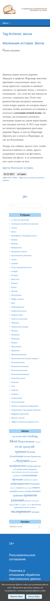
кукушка (6, 180)
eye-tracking (30, 436)
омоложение (28, 488)
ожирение (20, 488)
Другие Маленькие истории (18, 168)
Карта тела (15, 279)
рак (37, 501)
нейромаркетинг (20, 483)
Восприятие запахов (19, 252)
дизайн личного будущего (27, 469)
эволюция (32, 507)
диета (14, 469)
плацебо (13, 491)
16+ (11, 543)
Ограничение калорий (19, 327)
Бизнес (14, 232)
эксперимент (21, 512)
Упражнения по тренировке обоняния (26, 410)
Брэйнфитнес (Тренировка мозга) (24, 236)
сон (20, 505)
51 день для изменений (20, 220)
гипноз (14, 260)
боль (14, 461)
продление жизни (30, 501)
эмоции (35, 512)
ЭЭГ (17, 447)
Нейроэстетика (17, 315)
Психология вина (18, 363)
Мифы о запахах (17, 299)
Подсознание (16, 347)
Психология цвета (18, 378)
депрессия (37, 466)
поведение (21, 491)
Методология (16, 295)
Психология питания (19, 370)
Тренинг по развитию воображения (24, 406)
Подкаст (14, 343)
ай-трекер (24, 447)
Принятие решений (18, 355)
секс (17, 505)
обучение (13, 488)
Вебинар (14, 244)
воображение (17, 465)
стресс (24, 505)
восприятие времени (36, 178)
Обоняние (15, 323)
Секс (13, 386)
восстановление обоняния (21, 256)
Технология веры (17, 402)
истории (21, 174)
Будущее (14, 240)
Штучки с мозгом (17, 418)
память (36, 488)
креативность (27, 480)
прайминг (18, 495)
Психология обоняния (19, 366)
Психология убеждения (20, 374)
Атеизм (14, 228)
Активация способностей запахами (24, 224)
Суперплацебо (16, 398)
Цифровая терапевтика (20, 414)
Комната (14, 283)
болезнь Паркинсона (32, 457)
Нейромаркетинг (17, 307)
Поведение (15, 335)
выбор (29, 466)
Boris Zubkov (13, 178)
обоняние (35, 484)
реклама (11, 505)
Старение (14, 394)
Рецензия (15, 382)
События (14, 390)
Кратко (14, 287)
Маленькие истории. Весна (23, 43)
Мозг (13, 303)
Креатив (14, 291)
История (14, 275)
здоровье (14, 264)
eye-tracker (17, 436)
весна (25, 178)
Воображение (16, 248)
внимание (33, 461)
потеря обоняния (33, 491)
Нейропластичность (19, 311)
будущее (22, 461)
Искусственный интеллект (21, 268)
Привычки (15, 351)
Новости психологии (19, 319)
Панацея (14, 331)
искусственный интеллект (20, 472)
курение (35, 480)
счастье (29, 505)
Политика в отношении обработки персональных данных (25, 574)
